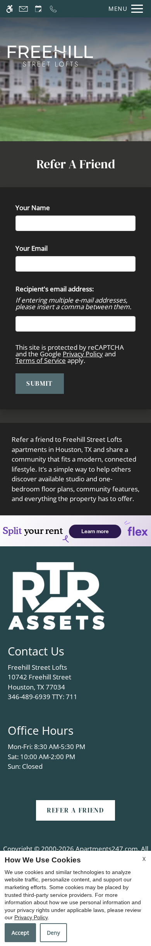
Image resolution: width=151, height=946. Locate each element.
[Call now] (53, 8)
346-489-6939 (42, 696)
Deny (53, 932)
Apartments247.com (107, 848)
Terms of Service (40, 360)
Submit (39, 383)
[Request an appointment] (38, 8)
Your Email (44, 248)
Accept (20, 932)
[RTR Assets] (56, 595)
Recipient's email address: (54, 288)
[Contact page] (23, 8)
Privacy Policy (83, 353)
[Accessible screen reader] (9, 8)
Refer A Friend (75, 810)
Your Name (45, 207)
